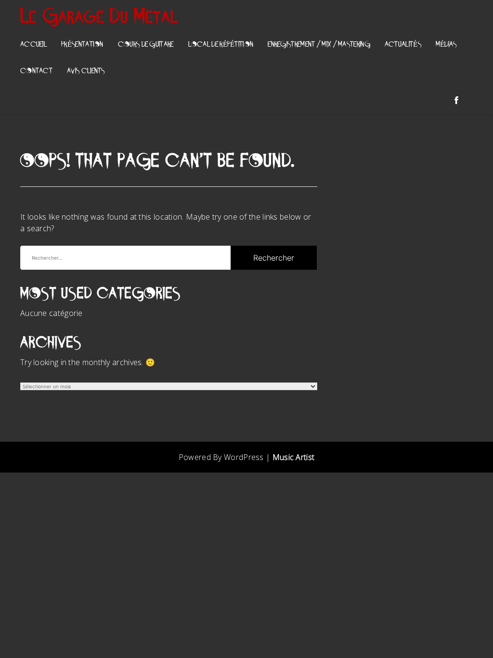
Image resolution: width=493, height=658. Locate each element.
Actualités (403, 45)
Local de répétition (221, 45)
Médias (446, 45)
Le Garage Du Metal (99, 17)
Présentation (82, 45)
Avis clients (86, 71)
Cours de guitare (146, 45)
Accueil (33, 45)
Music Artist (293, 457)
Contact (36, 71)
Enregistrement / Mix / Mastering (319, 45)
